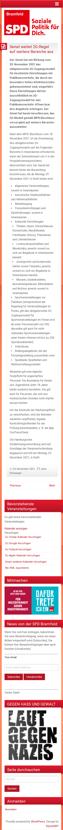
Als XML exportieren (17, 567)
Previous (15, 485)
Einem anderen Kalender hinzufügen (26, 561)
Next (52, 485)
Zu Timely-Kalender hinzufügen (23, 537)
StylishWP (52, 826)
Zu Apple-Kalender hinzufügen (22, 555)
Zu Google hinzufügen (18, 543)
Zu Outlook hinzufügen (18, 549)
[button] (12, 532)
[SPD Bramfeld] (31, 22)
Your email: (11, 657)
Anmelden (11, 809)
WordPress (38, 821)
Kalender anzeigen (16, 528)
